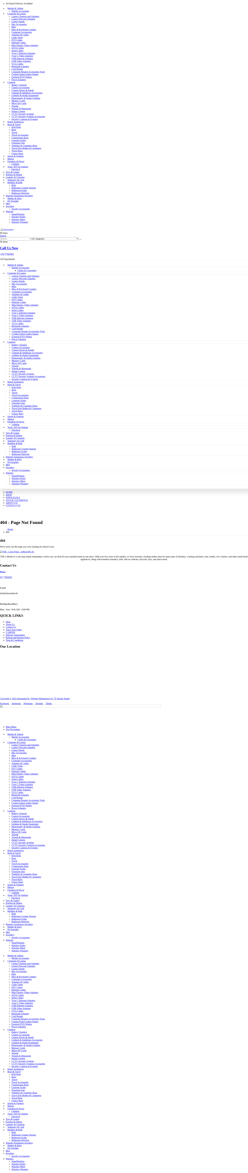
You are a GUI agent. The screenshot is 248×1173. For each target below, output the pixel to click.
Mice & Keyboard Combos (23, 29)
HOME (9, 492)
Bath (13, 185)
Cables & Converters (26, 270)
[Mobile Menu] (1, 227)
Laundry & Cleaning (15, 177)
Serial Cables (17, 50)
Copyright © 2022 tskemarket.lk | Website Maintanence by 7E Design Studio (35, 698)
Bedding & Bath (14, 182)
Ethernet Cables (18, 42)
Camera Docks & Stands (22, 90)
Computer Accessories (21, 32)
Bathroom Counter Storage (23, 188)
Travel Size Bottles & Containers (26, 148)
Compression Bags (20, 138)
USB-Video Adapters (21, 61)
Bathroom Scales (19, 190)
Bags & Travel (14, 124)
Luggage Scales (18, 140)
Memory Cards (18, 101)
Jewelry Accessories (20, 209)
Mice (13, 27)
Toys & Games (12, 172)
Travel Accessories (19, 135)
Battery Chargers (19, 85)
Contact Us (11, 627)
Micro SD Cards (18, 103)
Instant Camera (18, 111)
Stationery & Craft (15, 180)
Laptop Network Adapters (23, 19)
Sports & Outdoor (15, 156)
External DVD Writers (21, 77)
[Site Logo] (8, 229)
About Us (10, 624)
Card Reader (17, 69)
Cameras (11, 82)
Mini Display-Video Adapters (24, 45)
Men (8, 203)
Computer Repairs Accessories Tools (28, 72)
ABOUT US (12, 503)
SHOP (9, 495)
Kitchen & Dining (14, 174)
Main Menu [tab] (11, 727)
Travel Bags (16, 151)
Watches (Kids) (18, 217)
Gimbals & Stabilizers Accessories (26, 93)
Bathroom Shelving (20, 193)
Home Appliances (15, 122)
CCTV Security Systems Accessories (28, 116)
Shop (8, 622)
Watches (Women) (19, 222)
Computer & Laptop (16, 13)
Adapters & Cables (20, 35)
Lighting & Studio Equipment (24, 95)
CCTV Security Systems (22, 114)
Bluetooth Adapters (20, 66)
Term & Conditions (14, 640)
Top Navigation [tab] (13, 729)
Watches (9, 211)
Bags (13, 130)
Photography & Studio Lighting (25, 98)
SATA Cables (17, 48)
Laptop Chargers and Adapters (25, 16)
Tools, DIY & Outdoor (17, 167)
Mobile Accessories (20, 11)
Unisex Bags (17, 153)
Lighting (15, 164)
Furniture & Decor (15, 161)
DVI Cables (16, 40)
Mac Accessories (19, 24)
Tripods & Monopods (21, 108)
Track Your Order (14, 630)
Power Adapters (18, 79)
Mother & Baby (14, 198)
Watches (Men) (18, 219)
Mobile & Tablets (15, 8)
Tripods (14, 106)
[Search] (80, 239)
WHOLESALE (13, 497)
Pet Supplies (13, 201)
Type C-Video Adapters (22, 56)
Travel (14, 132)
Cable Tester (17, 37)
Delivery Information (15, 635)
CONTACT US (13, 505)
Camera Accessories (20, 87)
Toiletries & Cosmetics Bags (24, 145)
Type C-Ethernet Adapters (23, 53)
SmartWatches (17, 214)
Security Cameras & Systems (24, 119)
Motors (10, 159)
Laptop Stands (18, 21)
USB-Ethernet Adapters (22, 58)
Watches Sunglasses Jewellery (19, 195)
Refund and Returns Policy (18, 637)
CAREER (10, 632)
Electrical (15, 169)
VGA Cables (17, 64)
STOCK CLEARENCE (17, 500)
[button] (3, 236)
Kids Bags (16, 127)
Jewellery (10, 206)
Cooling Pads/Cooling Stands (24, 74)
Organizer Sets (18, 143)
